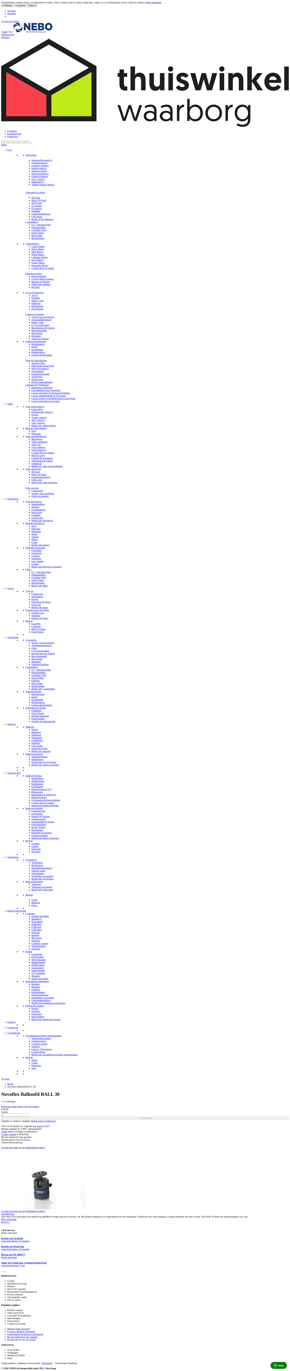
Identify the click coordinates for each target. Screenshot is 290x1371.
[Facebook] (1, 1270)
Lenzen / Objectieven (41, 1049)
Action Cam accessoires (42, 317)
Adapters (35, 976)
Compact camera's (40, 165)
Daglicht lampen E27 (41, 789)
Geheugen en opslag (35, 192)
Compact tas (37, 594)
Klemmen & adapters (41, 832)
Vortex (34, 900)
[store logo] (32, 32)
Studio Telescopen (34, 881)
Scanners (35, 1011)
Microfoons (36, 333)
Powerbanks (37, 309)
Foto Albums (37, 713)
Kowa (34, 905)
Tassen (10, 588)
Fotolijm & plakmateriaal (43, 721)
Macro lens (36, 512)
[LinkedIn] (6, 1270)
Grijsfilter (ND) (38, 230)
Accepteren (20, 5)
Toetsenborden (38, 946)
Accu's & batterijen (34, 292)
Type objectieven (33, 501)
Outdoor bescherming (35, 341)
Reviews (5, 1222)
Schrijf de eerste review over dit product (20, 1106)
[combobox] (15, 142)
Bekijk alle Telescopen (42, 889)
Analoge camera (39, 171)
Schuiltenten (37, 349)
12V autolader (38, 973)
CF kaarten (36, 205)
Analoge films (38, 363)
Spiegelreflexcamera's (41, 160)
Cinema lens (37, 490)
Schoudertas (37, 596)
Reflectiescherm (39, 797)
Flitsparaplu (37, 792)
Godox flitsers (38, 262)
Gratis (4, 1131)
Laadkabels (36, 954)
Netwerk (35, 932)
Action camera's (39, 417)
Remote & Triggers (40, 816)
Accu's (34, 295)
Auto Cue (36, 444)
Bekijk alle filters (39, 585)
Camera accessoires (34, 314)
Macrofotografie (39, 330)
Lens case (36, 604)
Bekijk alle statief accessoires (45, 765)
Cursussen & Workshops (37, 385)
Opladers (35, 298)
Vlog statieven (38, 447)
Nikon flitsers (37, 249)
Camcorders (37, 409)
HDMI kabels (38, 965)
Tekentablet (36, 921)
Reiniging (36, 336)
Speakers (35, 940)
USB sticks (36, 216)
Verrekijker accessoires (42, 876)
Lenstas (35, 564)
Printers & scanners (34, 1006)
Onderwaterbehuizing (41, 355)
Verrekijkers (13, 857)
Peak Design (37, 632)
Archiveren (36, 376)
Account (11, 10)
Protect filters (37, 233)
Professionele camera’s (42, 412)
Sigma (34, 534)
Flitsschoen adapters (41, 284)
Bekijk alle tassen (39, 607)
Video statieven (38, 450)
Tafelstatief (36, 737)
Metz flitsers (37, 252)
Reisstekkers (37, 306)
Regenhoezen (37, 344)
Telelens (35, 507)
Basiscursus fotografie (41, 387)
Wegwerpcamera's (40, 174)
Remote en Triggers (40, 281)
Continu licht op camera (42, 268)
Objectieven (13, 499)
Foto (9, 150)
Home (10, 1084)
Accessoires (13, 637)
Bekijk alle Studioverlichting (45, 805)
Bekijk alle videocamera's (43, 425)
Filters (28, 569)
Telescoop (36, 884)
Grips (34, 648)
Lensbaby (36, 515)
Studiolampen (38, 781)
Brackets (35, 287)
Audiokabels (37, 968)
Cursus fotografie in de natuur (45, 401)
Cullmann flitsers (39, 257)
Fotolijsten (36, 710)
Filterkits (35, 680)
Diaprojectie (37, 379)
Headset (35, 935)
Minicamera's (37, 182)
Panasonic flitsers (39, 265)
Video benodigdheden (35, 436)
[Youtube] (2, 1270)
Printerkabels (37, 957)
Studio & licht (14, 773)
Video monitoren (39, 442)
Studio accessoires (34, 808)
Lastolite (35, 843)
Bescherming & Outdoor (43, 328)
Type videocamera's (34, 406)
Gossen (35, 846)
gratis (39, 1126)
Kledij (34, 347)
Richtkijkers (37, 865)
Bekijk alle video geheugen (44, 482)
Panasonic (36, 433)
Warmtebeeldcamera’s (41, 868)
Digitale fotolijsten (40, 716)
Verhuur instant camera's (43, 184)
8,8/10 (33, 1339)
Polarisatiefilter (38, 227)
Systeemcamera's (39, 163)
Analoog (35, 1046)
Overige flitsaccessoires (42, 279)
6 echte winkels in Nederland (21, 1331)
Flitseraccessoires (33, 273)
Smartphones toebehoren (37, 981)
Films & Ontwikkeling (36, 360)
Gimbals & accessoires (42, 458)
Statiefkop (36, 735)
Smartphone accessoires (42, 997)
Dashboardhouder (39, 995)
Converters (36, 550)
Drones (34, 414)
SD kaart (35, 197)
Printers (35, 1008)
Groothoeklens (38, 509)
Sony (33, 431)
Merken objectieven (34, 523)
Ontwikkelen (37, 371)
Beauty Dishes (38, 827)
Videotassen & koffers (42, 461)
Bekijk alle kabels (39, 978)
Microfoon (36, 938)
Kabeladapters (38, 992)
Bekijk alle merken (40, 545)
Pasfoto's (11, 1022)
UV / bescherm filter (41, 224)
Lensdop (35, 556)
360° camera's (38, 420)
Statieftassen (37, 759)
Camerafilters (31, 222)
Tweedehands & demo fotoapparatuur (43, 1035)
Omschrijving (7, 1214)
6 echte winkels (8, 1134)
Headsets (35, 987)
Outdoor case (37, 613)
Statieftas (35, 615)
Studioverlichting (33, 775)
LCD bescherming (40, 325)
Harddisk (35, 211)
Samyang (35, 528)
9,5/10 (27, 1139)
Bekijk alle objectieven (42, 520)
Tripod (34, 729)
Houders (35, 984)
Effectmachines (38, 824)
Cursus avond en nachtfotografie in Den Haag (53, 398)
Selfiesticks (36, 463)
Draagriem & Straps (40, 602)
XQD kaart (36, 203)
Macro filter (37, 235)
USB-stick (36, 927)
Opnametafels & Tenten (42, 822)
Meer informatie (153, 2)
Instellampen (37, 784)
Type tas (29, 591)
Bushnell (35, 902)
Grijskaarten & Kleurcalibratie (45, 800)
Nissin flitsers (37, 254)
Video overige (32, 488)
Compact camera (39, 1044)
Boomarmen (37, 830)
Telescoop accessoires (41, 887)
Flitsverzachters (38, 276)
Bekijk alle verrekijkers (42, 879)
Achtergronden (38, 819)
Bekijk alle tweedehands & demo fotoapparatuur (54, 1054)
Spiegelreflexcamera (41, 1038)
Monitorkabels (38, 962)
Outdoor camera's (39, 176)
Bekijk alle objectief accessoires (46, 566)
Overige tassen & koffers (37, 610)
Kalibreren (36, 924)
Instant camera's (39, 168)
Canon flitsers (38, 246)
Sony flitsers (37, 260)
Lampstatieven (38, 811)
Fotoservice (12, 136)
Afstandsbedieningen (41, 319)
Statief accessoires (34, 754)
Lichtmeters (37, 813)
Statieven (11, 724)
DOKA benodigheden (42, 382)
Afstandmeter (37, 873)
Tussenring (36, 553)
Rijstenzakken (38, 352)
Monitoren (36, 919)
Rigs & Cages (38, 455)
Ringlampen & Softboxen (43, 794)
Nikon (34, 539)
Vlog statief (37, 746)
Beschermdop (38, 238)
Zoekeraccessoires (40, 338)
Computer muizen (39, 943)
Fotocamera (31, 155)
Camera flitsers (38, 1052)
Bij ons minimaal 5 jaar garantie (22, 1337)
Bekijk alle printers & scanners (46, 1019)
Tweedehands (13, 1033)
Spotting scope (38, 870)
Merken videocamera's (36, 428)
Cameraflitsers (32, 243)
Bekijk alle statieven (41, 751)
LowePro (35, 623)
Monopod (36, 732)
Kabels (28, 951)
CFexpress (36, 208)
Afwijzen (32, 5)
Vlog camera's (38, 179)
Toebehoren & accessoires (43, 762)
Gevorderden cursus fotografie (45, 390)
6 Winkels (12, 131)
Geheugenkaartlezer (40, 214)
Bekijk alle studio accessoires (45, 838)
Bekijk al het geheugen (42, 219)
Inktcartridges (37, 1016)
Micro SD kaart (38, 200)
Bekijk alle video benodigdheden (47, 466)
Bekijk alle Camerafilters (43, 689)
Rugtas (34, 599)
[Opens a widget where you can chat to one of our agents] (278, 1365)
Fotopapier (36, 1014)
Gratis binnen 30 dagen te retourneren (25, 1334)
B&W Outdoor (38, 629)
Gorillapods (37, 740)
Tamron (35, 537)
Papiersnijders (38, 718)
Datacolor (36, 849)
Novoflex (35, 851)
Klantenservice (14, 134)
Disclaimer (47, 1363)
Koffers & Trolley (39, 618)
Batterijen (36, 303)
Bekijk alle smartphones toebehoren (48, 1003)
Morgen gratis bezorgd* (18, 1329)
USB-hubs (36, 930)
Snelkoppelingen (39, 756)
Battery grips (37, 300)
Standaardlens (38, 504)
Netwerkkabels (38, 959)
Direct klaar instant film (42, 366)
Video (10, 404)
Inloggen (11, 13)
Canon (34, 542)
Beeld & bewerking (16, 911)
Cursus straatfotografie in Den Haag (48, 395)
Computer (30, 913)
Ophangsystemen (39, 835)
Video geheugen (33, 469)
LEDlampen (37, 786)
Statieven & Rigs (39, 748)
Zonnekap (36, 558)
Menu (4, 145)
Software (35, 949)
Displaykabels (38, 970)
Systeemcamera (38, 1041)
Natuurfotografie (33, 691)
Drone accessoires (40, 496)
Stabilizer (35, 743)
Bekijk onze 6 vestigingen (43, 1121)
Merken (29, 621)
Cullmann (36, 626)
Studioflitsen (37, 778)
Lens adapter (37, 561)
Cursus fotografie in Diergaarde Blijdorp (50, 393)
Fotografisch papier (40, 374)
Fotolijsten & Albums (35, 708)
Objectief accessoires (35, 547)
